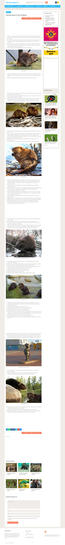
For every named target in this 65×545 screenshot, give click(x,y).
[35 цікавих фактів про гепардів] (36, 467)
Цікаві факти (12, 2)
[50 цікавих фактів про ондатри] (11, 467)
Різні (46, 6)
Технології (38, 6)
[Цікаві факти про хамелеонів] (23, 483)
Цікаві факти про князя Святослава (49, 16)
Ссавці (9, 436)
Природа (20, 6)
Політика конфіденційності (30, 537)
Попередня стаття (27, 18)
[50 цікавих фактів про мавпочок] (36, 483)
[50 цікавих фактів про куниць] (11, 483)
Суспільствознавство (29, 534)
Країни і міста (10, 6)
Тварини (8, 12)
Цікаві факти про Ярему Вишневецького (49, 24)
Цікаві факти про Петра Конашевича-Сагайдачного (50, 18)
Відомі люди (30, 6)
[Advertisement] (24, 27)
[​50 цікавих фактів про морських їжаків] (23, 467)
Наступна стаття (36, 18)
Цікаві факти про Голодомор (50, 22)
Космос (53, 6)
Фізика (27, 532)
